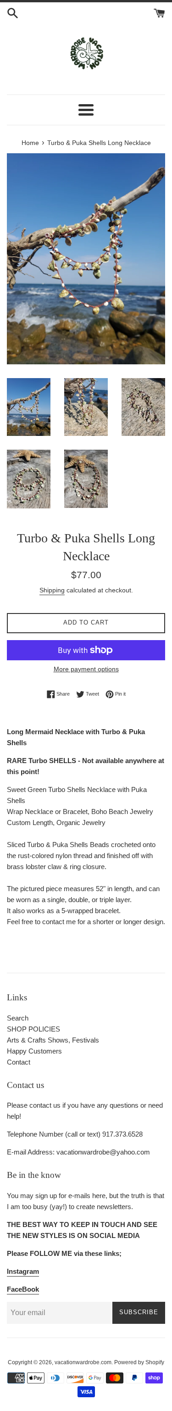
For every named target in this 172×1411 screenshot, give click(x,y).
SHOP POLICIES (33, 1029)
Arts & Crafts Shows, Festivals (53, 1040)
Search (17, 1018)
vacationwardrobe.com (83, 1362)
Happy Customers (34, 1051)
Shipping (52, 590)
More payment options (86, 669)
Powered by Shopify (139, 1362)
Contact (18, 1062)
